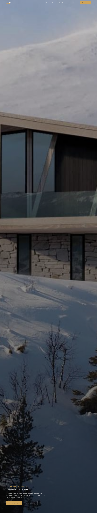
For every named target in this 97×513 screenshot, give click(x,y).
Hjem (43, 2)
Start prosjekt (85, 2)
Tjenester (54, 2)
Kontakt (74, 2)
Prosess (69, 2)
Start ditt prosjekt (13, 503)
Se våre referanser (30, 503)
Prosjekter (61, 2)
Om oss (48, 2)
